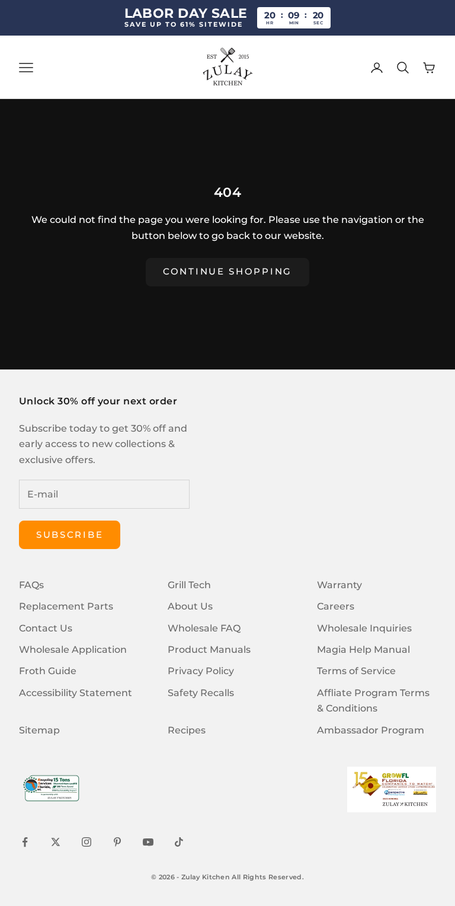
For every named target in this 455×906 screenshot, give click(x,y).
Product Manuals (209, 649)
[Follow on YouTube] (148, 842)
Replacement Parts (66, 606)
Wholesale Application (73, 649)
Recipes (187, 730)
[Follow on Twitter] (56, 842)
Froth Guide (47, 671)
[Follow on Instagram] (86, 842)
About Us (190, 606)
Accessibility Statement (75, 692)
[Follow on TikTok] (179, 842)
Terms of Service (356, 671)
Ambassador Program (370, 730)
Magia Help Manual (363, 649)
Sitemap (39, 730)
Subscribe (69, 534)
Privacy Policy (201, 671)
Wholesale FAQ (204, 628)
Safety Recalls (201, 692)
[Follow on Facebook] (25, 842)
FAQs (31, 585)
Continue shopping (227, 271)
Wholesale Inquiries (364, 628)
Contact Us (45, 628)
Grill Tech (189, 585)
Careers (335, 606)
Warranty (339, 585)
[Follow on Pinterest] (117, 842)
